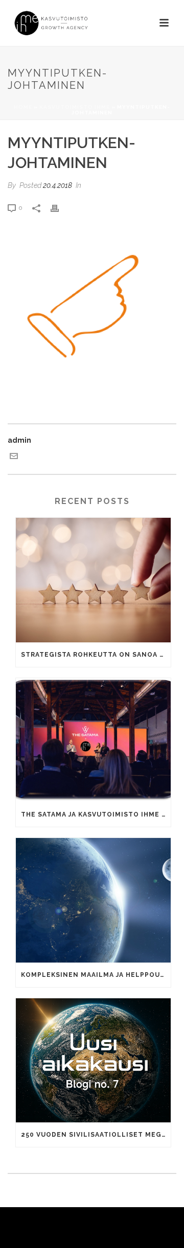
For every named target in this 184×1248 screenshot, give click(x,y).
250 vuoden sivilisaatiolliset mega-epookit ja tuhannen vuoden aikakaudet (96, 1134)
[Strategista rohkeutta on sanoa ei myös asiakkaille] (93, 580)
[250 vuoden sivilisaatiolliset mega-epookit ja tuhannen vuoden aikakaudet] (93, 1060)
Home (23, 107)
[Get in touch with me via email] (14, 457)
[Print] (60, 207)
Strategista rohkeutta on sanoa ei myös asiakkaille (96, 654)
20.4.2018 (57, 185)
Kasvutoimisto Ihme (74, 107)
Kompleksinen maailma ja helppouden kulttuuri (96, 974)
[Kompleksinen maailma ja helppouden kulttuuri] (93, 900)
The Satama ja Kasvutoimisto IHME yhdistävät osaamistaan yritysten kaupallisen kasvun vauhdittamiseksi (96, 814)
